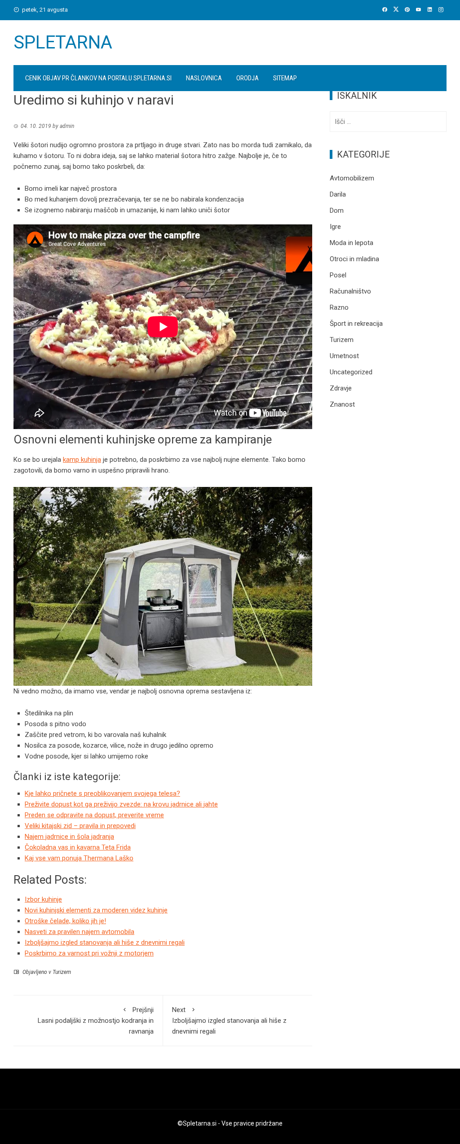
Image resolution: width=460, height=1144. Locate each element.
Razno (339, 307)
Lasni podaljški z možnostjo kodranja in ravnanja (96, 1020)
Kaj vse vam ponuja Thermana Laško (79, 858)
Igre (335, 227)
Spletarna (62, 42)
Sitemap (285, 78)
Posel (338, 275)
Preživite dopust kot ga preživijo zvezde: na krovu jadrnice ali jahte (121, 804)
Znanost (342, 404)
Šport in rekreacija (356, 324)
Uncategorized (351, 372)
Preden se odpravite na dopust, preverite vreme (94, 815)
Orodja (247, 78)
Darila (338, 194)
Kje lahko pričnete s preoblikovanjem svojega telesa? (102, 793)
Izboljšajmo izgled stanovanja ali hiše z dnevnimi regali (229, 1020)
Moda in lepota (351, 243)
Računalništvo (350, 291)
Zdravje (341, 388)
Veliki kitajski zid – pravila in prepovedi (80, 826)
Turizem (62, 972)
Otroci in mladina (354, 259)
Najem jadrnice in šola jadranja (69, 837)
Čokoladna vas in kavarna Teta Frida (78, 847)
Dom (337, 210)
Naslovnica (204, 78)
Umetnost (344, 356)
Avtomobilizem (352, 178)
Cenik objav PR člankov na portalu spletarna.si (98, 78)
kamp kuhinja (82, 460)
